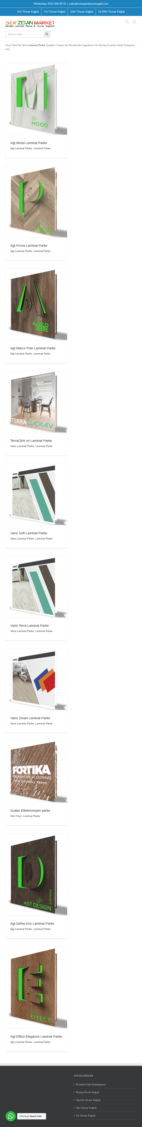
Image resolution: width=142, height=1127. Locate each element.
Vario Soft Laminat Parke (28, 533)
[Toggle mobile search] (127, 22)
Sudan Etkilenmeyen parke (30, 810)
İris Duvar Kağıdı (86, 1115)
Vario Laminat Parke (22, 446)
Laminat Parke (41, 148)
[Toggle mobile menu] (134, 22)
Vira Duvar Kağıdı (86, 1107)
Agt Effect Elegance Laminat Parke (36, 1036)
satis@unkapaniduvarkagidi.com (89, 3)
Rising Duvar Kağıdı (87, 1092)
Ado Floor (16, 815)
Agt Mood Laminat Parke (28, 143)
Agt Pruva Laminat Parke (28, 245)
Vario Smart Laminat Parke (30, 718)
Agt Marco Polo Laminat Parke (32, 348)
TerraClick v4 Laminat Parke (31, 441)
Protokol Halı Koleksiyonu (91, 1084)
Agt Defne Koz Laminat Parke (32, 923)
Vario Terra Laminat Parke (29, 625)
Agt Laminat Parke (21, 148)
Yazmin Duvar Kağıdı (88, 1100)
